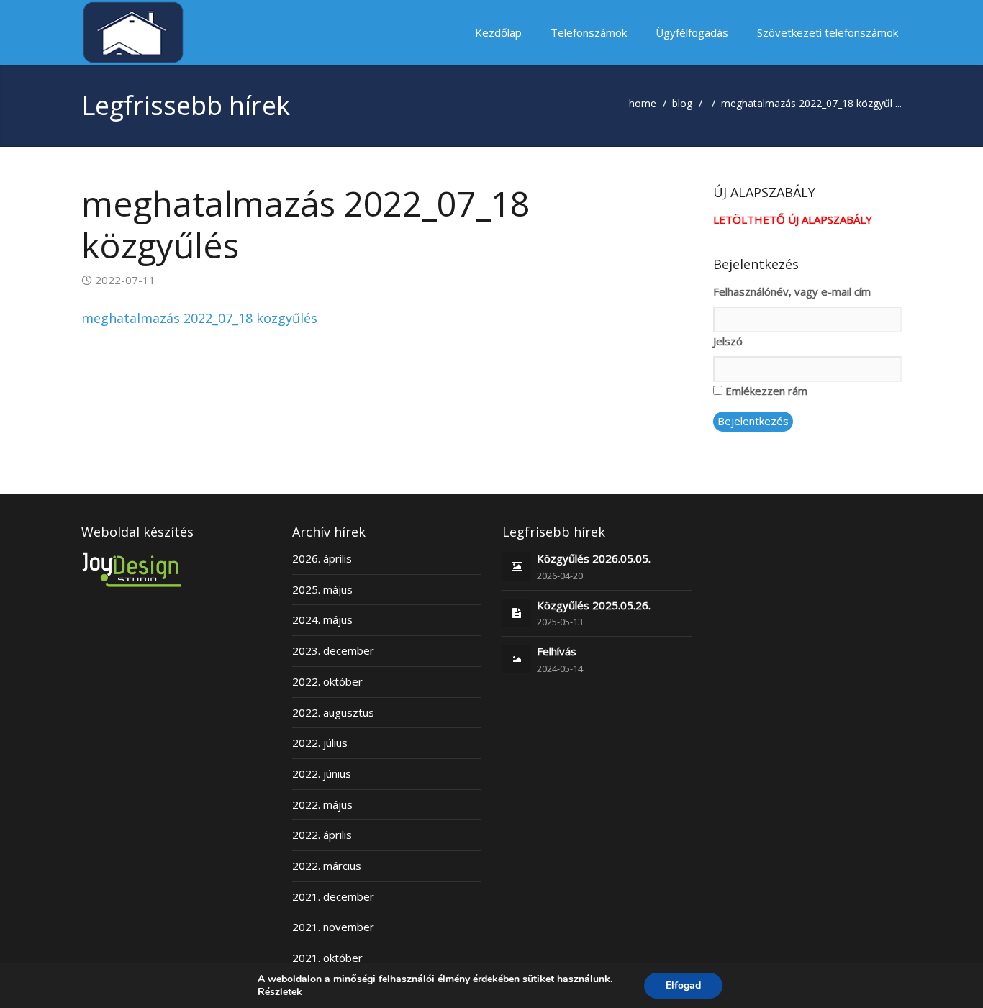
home (642, 103)
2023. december (333, 650)
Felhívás (556, 651)
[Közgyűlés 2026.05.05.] (517, 565)
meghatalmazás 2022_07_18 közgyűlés (199, 318)
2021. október (327, 957)
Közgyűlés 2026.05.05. (594, 558)
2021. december (333, 896)
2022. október (327, 681)
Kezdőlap (498, 32)
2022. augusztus (333, 712)
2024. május (322, 619)
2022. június (321, 773)
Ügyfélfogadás (692, 32)
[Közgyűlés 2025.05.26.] (516, 612)
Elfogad (683, 985)
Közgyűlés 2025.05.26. (594, 605)
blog (682, 103)
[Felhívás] (517, 658)
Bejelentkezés (753, 421)
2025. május (322, 589)
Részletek (280, 992)
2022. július (320, 742)
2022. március (326, 865)
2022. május (322, 804)
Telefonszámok (589, 32)
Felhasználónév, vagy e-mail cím (792, 291)
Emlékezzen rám (766, 390)
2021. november (333, 927)
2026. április (322, 558)
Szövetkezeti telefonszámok (827, 32)
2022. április (322, 834)
